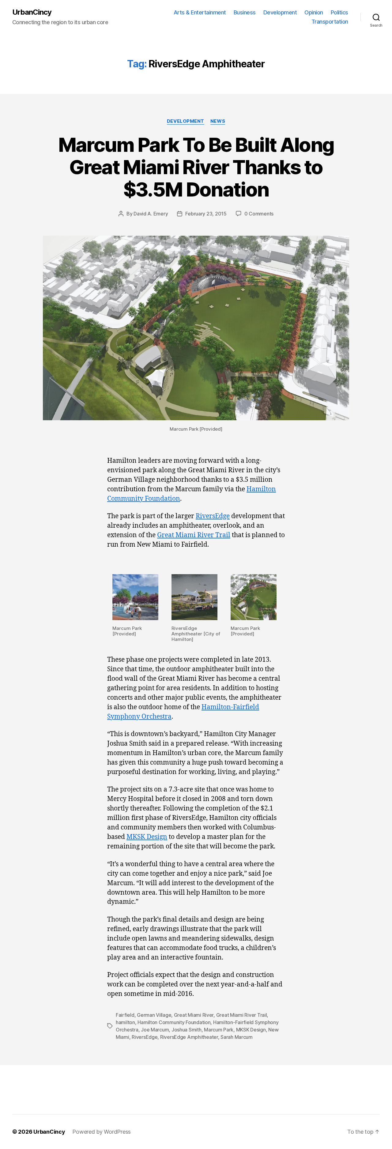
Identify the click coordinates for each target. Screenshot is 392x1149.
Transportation (329, 21)
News (217, 121)
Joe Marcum (155, 1030)
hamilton (125, 1022)
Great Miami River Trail (193, 535)
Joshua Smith (187, 1030)
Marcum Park (218, 1030)
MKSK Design (146, 837)
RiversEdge (213, 516)
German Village (154, 1015)
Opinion (313, 12)
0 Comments (258, 214)
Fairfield (125, 1015)
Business (245, 12)
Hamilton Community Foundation (174, 1022)
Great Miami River (193, 1015)
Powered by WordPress (101, 1131)
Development (280, 12)
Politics (339, 12)
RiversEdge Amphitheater (189, 1037)
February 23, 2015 (205, 214)
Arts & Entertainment (200, 12)
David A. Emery (151, 214)
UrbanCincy (31, 12)
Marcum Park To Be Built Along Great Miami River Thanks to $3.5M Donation (196, 167)
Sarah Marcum (237, 1037)
